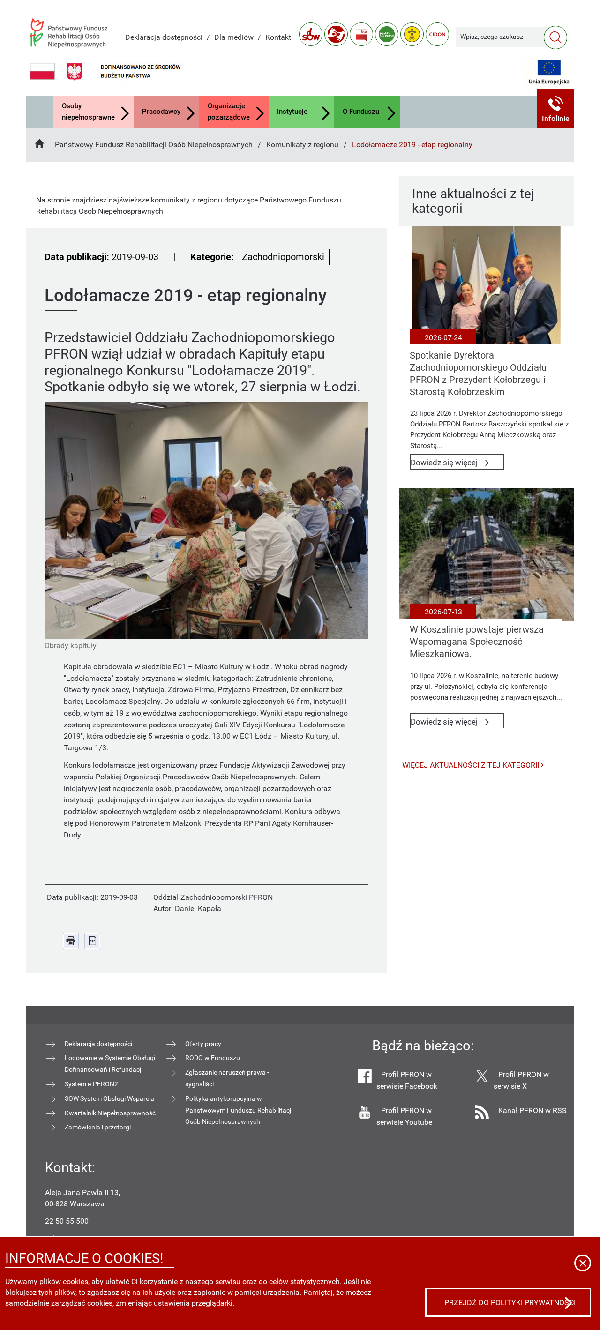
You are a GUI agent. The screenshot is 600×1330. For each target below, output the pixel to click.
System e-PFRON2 (91, 1084)
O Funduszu (361, 111)
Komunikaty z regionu (302, 144)
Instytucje (292, 111)
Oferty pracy (203, 1043)
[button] (556, 108)
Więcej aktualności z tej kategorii (471, 765)
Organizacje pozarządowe (229, 111)
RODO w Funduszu (212, 1057)
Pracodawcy (161, 111)
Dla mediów (234, 37)
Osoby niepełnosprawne (88, 111)
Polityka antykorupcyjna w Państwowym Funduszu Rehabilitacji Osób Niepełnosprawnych (238, 1110)
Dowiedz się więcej (457, 464)
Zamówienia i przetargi (98, 1127)
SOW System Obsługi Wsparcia (109, 1098)
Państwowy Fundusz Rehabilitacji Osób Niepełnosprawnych (154, 144)
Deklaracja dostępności (163, 37)
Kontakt (278, 37)
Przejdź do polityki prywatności (510, 1302)
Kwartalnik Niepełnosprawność (110, 1113)
